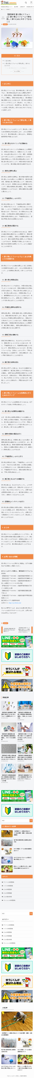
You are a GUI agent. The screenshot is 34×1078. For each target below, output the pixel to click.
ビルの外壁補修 (7, 893)
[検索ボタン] (26, 2)
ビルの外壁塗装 (7, 889)
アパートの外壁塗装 (8, 882)
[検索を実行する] (31, 820)
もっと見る (17, 71)
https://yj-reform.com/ (14, 603)
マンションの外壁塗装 (9, 900)
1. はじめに (8, 60)
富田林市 (5, 24)
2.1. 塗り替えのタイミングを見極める (17, 68)
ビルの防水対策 (7, 896)
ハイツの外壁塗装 (8, 885)
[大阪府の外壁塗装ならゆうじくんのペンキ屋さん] (9, 2)
